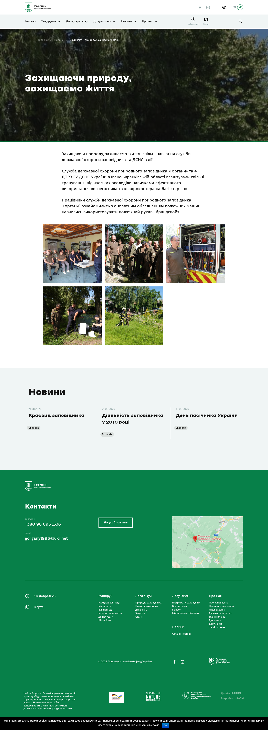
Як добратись (116, 522)
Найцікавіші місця (109, 602)
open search (240, 21)
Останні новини (181, 633)
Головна (30, 21)
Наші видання (217, 609)
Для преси (215, 620)
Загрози (140, 613)
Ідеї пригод (105, 609)
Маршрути (104, 606)
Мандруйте (48, 21)
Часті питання (217, 627)
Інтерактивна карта (110, 613)
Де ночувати (105, 616)
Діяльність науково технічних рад (220, 615)
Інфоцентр (193, 24)
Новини (126, 21)
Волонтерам (179, 606)
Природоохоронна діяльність (146, 608)
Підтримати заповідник (186, 602)
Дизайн (225, 693)
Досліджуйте (74, 21)
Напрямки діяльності (221, 606)
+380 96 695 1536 (43, 524)
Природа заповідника (148, 602)
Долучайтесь (102, 21)
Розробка (232, 698)
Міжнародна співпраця (185, 613)
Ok (165, 725)
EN (234, 7)
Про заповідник (218, 602)
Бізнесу (176, 609)
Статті (138, 616)
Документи (215, 623)
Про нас (147, 21)
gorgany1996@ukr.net (46, 538)
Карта (206, 24)
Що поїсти (104, 620)
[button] (224, 7)
